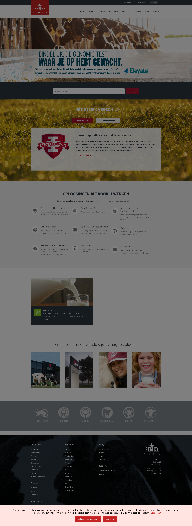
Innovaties (113, 12)
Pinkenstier (125, 228)
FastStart (68, 453)
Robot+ (67, 470)
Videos (142, 2)
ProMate (34, 456)
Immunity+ (35, 449)
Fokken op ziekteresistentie (53, 208)
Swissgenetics (70, 490)
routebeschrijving (155, 473)
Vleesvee (34, 491)
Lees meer (85, 156)
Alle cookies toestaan (87, 519)
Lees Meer (156, 512)
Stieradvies (35, 463)
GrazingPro (69, 487)
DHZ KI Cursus (36, 466)
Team (147, 12)
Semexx (67, 463)
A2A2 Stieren (87, 245)
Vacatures (102, 459)
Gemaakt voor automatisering (54, 245)
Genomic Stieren (48, 227)
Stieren (102, 12)
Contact (157, 12)
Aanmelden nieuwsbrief (107, 470)
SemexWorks (35, 453)
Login (155, 2)
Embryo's (34, 495)
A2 (66, 483)
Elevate (33, 459)
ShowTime (68, 473)
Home (82, 12)
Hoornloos (68, 480)
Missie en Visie (104, 449)
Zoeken (128, 2)
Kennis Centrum (50, 310)
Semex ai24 (126, 12)
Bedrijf (92, 12)
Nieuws (138, 12)
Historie (101, 453)
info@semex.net (155, 471)
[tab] (108, 123)
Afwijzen (110, 519)
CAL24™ (34, 473)
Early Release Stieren (90, 208)
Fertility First (69, 456)
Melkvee (34, 488)
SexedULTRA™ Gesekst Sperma (95, 227)
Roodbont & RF (70, 477)
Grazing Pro (125, 246)
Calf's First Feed (36, 470)
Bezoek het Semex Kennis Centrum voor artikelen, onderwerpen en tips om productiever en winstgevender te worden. (65, 316)
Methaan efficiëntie (38, 477)
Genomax (68, 459)
